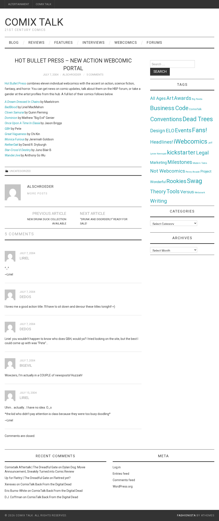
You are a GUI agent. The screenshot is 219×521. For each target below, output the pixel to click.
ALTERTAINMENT (18, 4)
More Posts (37, 193)
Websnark (200, 192)
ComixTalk (195, 109)
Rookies (176, 181)
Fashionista (186, 515)
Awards (182, 98)
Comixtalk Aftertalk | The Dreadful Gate (31, 467)
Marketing (158, 162)
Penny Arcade (193, 171)
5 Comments (94, 74)
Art (169, 98)
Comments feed (124, 480)
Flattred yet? (62, 478)
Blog (14, 42)
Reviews (36, 42)
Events (183, 130)
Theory (158, 192)
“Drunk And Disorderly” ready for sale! (103, 221)
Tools (173, 191)
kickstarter (181, 152)
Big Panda (197, 99)
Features (63, 42)
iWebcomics (190, 141)
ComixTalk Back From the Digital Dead (46, 484)
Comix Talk (34, 22)
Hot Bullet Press (15, 83)
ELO (170, 131)
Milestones (179, 162)
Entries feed (121, 473)
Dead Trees (198, 119)
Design (157, 131)
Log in (117, 467)
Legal (202, 153)
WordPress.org (123, 486)
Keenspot (161, 153)
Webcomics (125, 42)
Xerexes (10, 484)
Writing (158, 201)
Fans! (199, 130)
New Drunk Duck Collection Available (46, 221)
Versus (187, 191)
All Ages (158, 98)
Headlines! (161, 142)
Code (181, 108)
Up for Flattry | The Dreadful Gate (27, 478)
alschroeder (71, 74)
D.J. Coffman (13, 497)
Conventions (166, 119)
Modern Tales (200, 163)
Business (162, 108)
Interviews (94, 42)
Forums (154, 42)
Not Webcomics (167, 171)
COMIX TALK (43, 4)
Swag (194, 181)
